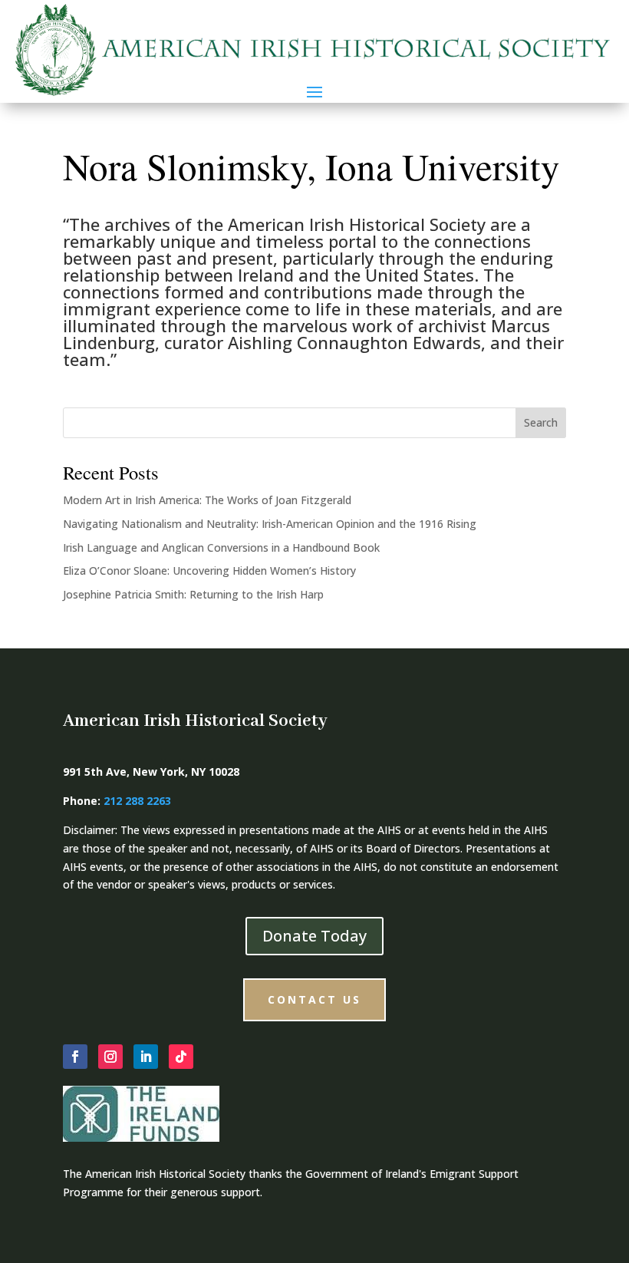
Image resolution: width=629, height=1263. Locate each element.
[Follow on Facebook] (75, 1056)
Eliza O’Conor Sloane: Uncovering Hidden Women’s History (209, 570)
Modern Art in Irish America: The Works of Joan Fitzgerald (207, 500)
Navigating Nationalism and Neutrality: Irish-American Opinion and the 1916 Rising (269, 523)
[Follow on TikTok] (181, 1056)
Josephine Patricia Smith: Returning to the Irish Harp (193, 594)
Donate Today (314, 935)
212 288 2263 (137, 800)
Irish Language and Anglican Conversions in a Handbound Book (221, 547)
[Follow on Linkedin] (145, 1056)
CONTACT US (314, 999)
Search (541, 422)
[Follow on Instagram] (110, 1056)
